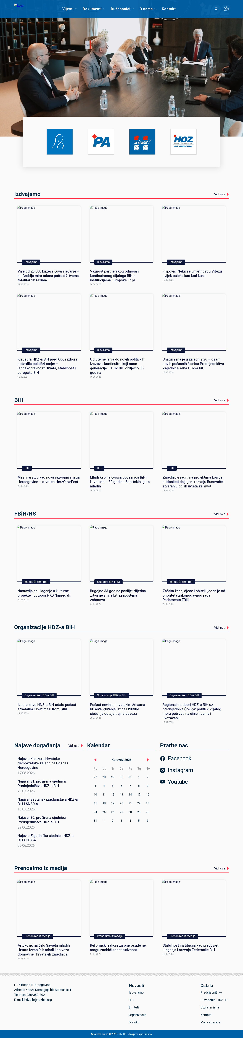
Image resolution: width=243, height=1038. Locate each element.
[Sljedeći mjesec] (148, 760)
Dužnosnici (120, 9)
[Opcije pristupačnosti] (226, 8)
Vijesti (68, 9)
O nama (146, 9)
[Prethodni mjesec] (95, 760)
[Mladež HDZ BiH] (142, 142)
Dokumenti (92, 9)
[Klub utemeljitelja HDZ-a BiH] (183, 142)
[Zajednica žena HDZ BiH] (59, 142)
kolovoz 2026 (121, 760)
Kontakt (169, 9)
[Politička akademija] (101, 142)
